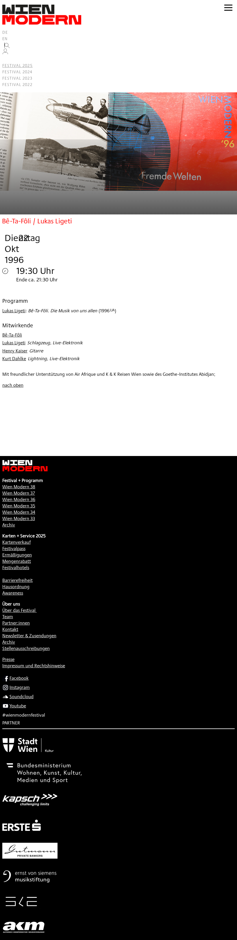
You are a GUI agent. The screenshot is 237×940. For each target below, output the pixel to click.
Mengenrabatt (16, 561)
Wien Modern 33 (18, 518)
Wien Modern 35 (18, 505)
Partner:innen (16, 623)
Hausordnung (15, 586)
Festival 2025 (17, 65)
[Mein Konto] (5, 53)
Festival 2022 (17, 84)
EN (5, 39)
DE (5, 32)
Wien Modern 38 (18, 486)
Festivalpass (13, 548)
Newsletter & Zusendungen (29, 635)
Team (7, 616)
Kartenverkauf (16, 542)
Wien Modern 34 (18, 512)
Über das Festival (19, 610)
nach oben (12, 385)
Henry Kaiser (14, 350)
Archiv (8, 525)
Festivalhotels (15, 567)
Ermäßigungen (17, 555)
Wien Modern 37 (18, 493)
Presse (8, 659)
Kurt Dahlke (14, 358)
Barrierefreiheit (17, 580)
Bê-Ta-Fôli (12, 335)
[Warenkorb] (7, 59)
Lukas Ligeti (13, 310)
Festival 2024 (17, 72)
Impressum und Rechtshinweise (33, 665)
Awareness (12, 593)
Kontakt (10, 629)
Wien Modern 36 (18, 499)
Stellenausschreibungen (26, 648)
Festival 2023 (17, 78)
